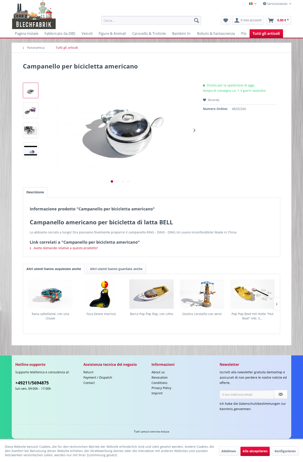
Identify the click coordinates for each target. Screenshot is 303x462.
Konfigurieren (285, 451)
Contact (89, 383)
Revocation (160, 377)
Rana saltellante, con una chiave (50, 316)
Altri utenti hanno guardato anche (116, 269)
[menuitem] (151, 20)
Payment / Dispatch (97, 377)
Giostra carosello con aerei (202, 314)
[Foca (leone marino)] (101, 293)
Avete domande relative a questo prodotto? (65, 248)
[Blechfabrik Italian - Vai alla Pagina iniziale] (34, 14)
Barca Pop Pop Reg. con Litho (151, 314)
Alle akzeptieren (255, 451)
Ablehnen (228, 451)
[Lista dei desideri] (225, 20)
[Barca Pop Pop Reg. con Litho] (151, 293)
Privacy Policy (161, 388)
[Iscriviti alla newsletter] (280, 394)
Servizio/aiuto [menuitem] (277, 4)
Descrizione (35, 192)
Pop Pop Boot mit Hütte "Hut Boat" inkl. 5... (252, 316)
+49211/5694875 (32, 383)
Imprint (157, 393)
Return (88, 372)
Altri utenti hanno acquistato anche (53, 269)
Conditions (159, 383)
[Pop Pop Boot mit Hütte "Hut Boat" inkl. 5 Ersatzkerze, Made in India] (252, 293)
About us (158, 372)
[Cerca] (196, 20)
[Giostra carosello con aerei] (202, 293)
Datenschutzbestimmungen (259, 403)
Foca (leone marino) (101, 314)
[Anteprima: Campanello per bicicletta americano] (30, 90)
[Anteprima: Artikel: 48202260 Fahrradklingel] (30, 150)
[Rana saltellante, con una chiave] (51, 293)
